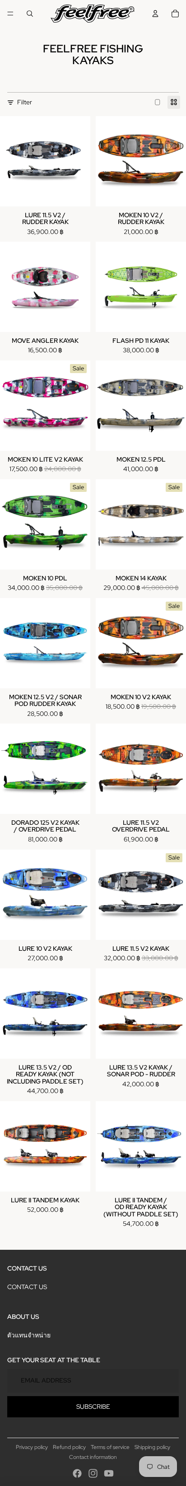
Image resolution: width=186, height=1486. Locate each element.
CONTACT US (27, 1287)
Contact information (93, 1457)
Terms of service (110, 1447)
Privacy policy (32, 1447)
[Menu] (10, 13)
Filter (24, 102)
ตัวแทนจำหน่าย (29, 1335)
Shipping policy (152, 1447)
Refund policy (69, 1447)
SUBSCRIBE (93, 1406)
